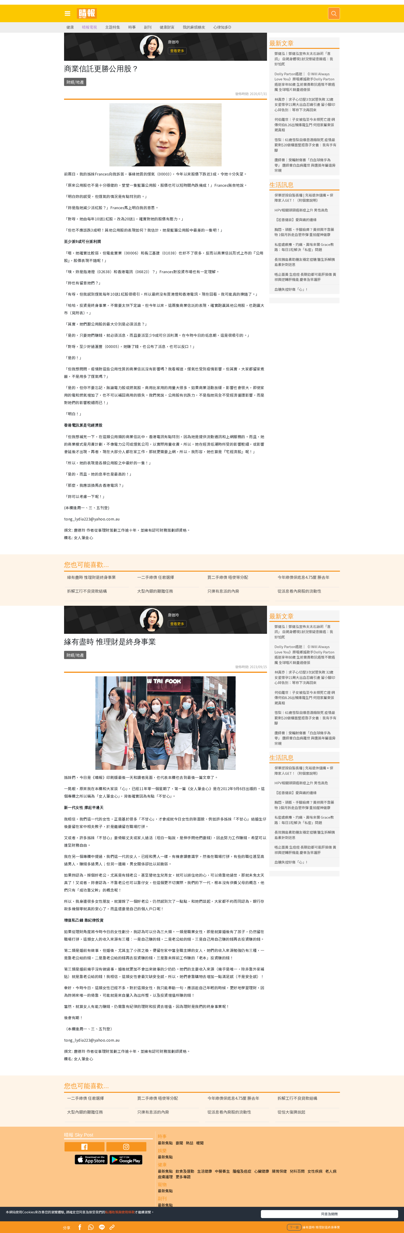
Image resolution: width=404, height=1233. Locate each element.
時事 (132, 27)
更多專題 (183, 1176)
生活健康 (204, 1171)
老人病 (330, 1171)
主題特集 (112, 27)
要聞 (179, 1143)
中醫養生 (222, 1171)
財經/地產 (75, 82)
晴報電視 (89, 27)
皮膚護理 (165, 1176)
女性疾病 (314, 1171)
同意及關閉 (329, 1213)
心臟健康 (261, 1171)
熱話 (189, 1143)
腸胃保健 (279, 1171)
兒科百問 (297, 1171)
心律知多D (222, 27)
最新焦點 (165, 1143)
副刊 (148, 27)
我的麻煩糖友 (194, 27)
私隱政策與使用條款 (120, 1212)
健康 (70, 27)
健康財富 (167, 27)
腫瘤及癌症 (242, 1171)
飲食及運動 (185, 1171)
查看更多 (177, 50)
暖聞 (200, 1143)
